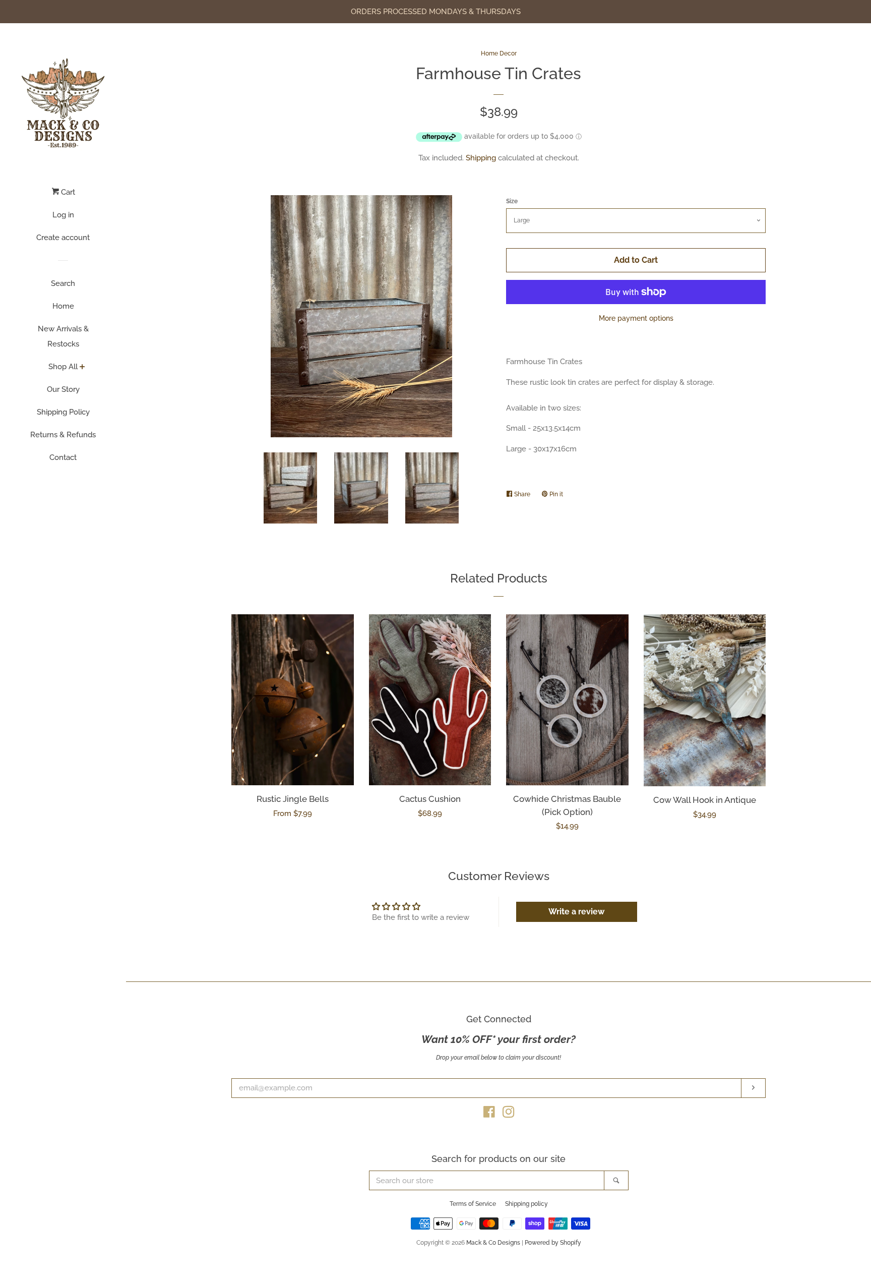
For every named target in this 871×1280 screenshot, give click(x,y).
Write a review (576, 911)
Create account (63, 237)
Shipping (481, 157)
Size (512, 201)
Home (63, 306)
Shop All (63, 366)
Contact (63, 457)
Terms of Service (473, 1203)
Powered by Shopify (553, 1242)
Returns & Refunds (63, 434)
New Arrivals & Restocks (63, 336)
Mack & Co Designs (493, 1242)
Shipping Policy (63, 412)
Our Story (63, 389)
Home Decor (499, 53)
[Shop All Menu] (82, 367)
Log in (63, 214)
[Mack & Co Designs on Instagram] (509, 1114)
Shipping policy (526, 1203)
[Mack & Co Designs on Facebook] (489, 1114)
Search (63, 283)
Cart (67, 192)
